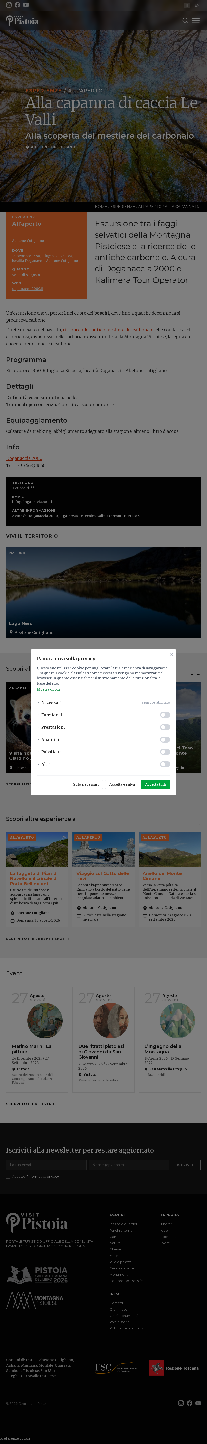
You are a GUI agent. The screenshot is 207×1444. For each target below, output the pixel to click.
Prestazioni (53, 727)
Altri (46, 764)
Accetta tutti (155, 784)
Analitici (50, 739)
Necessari (51, 702)
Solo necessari (86, 784)
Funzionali (52, 714)
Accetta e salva (122, 784)
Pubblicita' (52, 751)
